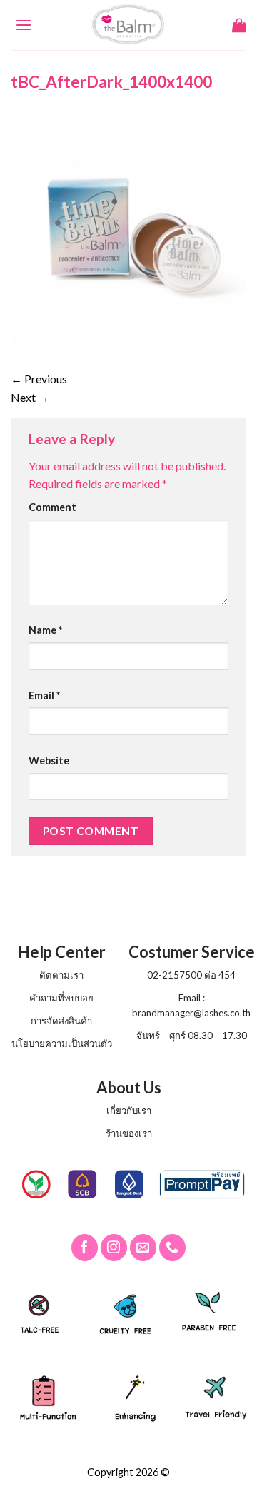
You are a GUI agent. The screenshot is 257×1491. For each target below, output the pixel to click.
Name (45, 630)
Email (44, 695)
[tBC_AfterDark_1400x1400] (128, 233)
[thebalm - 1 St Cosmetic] (129, 25)
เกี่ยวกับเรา (128, 1110)
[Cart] (239, 25)
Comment (52, 507)
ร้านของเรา (129, 1133)
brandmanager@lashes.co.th (191, 1013)
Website (49, 760)
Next (30, 397)
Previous (39, 378)
